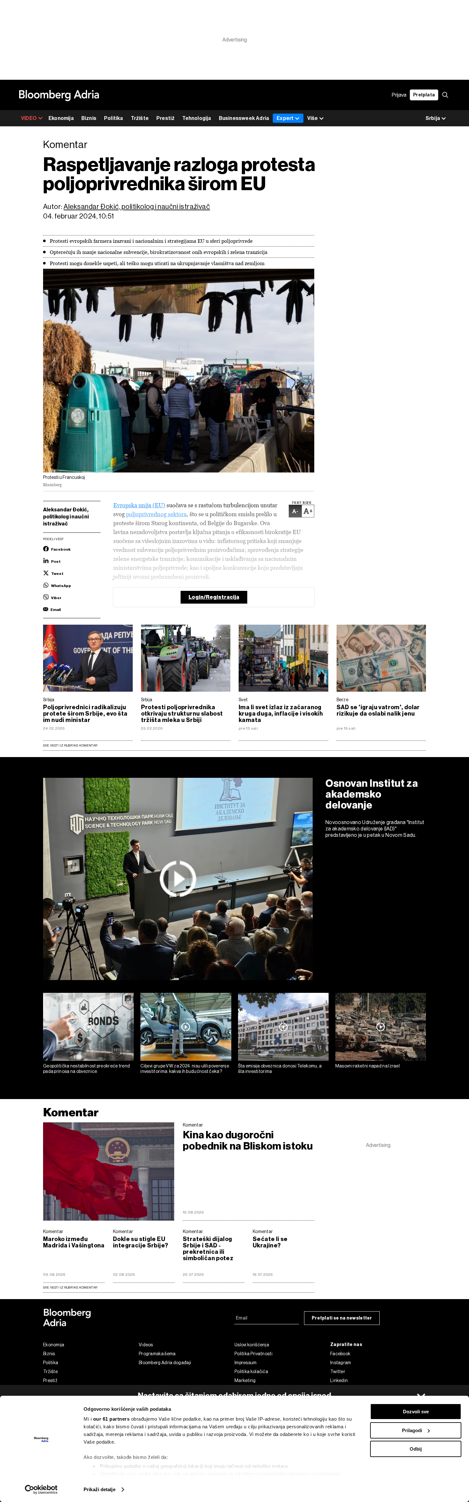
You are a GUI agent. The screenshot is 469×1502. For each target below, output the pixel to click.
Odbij (416, 1449)
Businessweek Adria (244, 118)
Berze (343, 699)
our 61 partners (111, 1419)
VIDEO (29, 118)
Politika (113, 118)
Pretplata (424, 95)
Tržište (140, 118)
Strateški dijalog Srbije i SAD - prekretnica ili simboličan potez (208, 1248)
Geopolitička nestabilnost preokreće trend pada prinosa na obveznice (86, 1068)
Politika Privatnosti (253, 1353)
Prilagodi (412, 1430)
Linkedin (339, 1380)
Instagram (340, 1362)
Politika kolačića (251, 1371)
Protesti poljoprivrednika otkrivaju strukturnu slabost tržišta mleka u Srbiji (182, 713)
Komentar (71, 1112)
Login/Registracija (214, 597)
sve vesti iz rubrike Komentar (70, 1287)
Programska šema (157, 1353)
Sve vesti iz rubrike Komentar (70, 745)
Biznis (88, 118)
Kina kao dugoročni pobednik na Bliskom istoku (248, 1140)
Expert (285, 118)
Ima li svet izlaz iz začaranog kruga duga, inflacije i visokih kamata (281, 713)
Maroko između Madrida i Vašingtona (74, 1242)
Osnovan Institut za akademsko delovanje (371, 794)
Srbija (49, 699)
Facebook (340, 1353)
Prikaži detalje (99, 1489)
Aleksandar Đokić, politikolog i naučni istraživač (136, 207)
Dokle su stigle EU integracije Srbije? (140, 1242)
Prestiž (165, 118)
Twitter (337, 1371)
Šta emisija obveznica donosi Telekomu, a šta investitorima (280, 1068)
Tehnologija (196, 118)
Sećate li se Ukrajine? (270, 1242)
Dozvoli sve (416, 1411)
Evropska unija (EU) (139, 505)
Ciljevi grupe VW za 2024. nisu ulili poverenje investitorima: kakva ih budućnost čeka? (184, 1068)
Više (312, 118)
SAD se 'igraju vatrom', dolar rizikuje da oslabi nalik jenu (378, 710)
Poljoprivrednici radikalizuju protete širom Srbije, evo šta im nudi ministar (85, 713)
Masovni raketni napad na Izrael (367, 1065)
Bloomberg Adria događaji (165, 1362)
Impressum (245, 1362)
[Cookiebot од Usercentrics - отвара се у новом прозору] (41, 1489)
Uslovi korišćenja (251, 1344)
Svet (243, 699)
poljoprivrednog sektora (156, 514)
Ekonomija (61, 118)
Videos (146, 1344)
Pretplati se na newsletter (342, 1318)
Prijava (399, 95)
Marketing (245, 1380)
